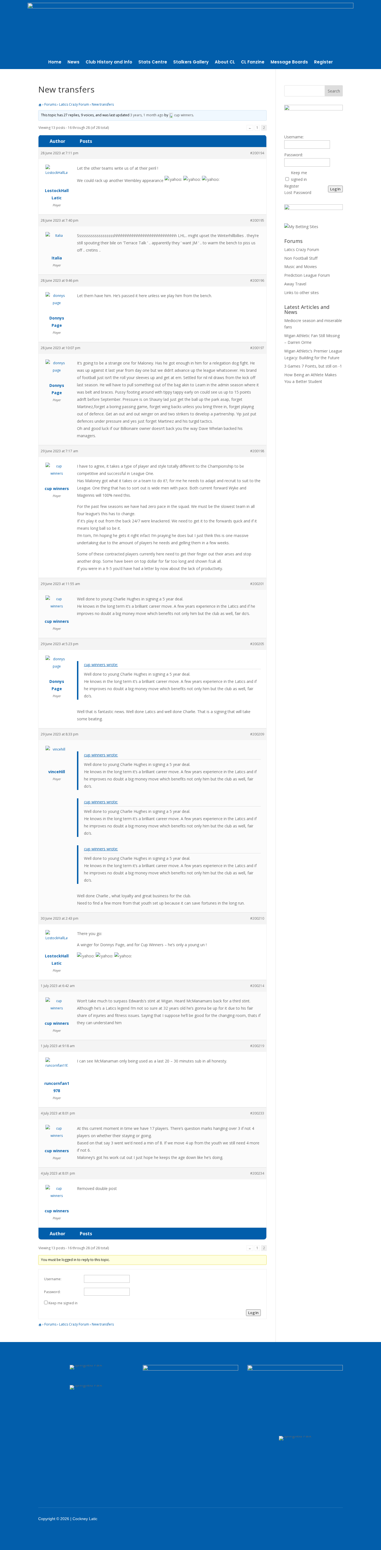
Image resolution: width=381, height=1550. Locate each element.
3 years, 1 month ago (146, 115)
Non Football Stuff (300, 258)
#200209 (257, 734)
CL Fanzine (252, 62)
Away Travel (295, 284)
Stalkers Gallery (191, 62)
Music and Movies (300, 266)
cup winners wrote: (101, 664)
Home (54, 62)
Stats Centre (152, 62)
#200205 (257, 644)
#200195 (257, 220)
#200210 (257, 918)
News (73, 62)
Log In (253, 1312)
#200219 (257, 1045)
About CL (225, 62)
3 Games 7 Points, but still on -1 (313, 366)
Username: (52, 1279)
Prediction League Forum (307, 275)
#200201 (257, 583)
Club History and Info (109, 62)
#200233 (257, 1113)
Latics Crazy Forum (74, 104)
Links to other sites (301, 292)
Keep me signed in (63, 1303)
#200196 (257, 280)
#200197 (257, 348)
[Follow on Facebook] (288, 1519)
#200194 (257, 153)
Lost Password (297, 192)
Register (323, 62)
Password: (52, 1291)
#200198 (257, 451)
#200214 (257, 985)
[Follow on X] (302, 1519)
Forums (50, 104)
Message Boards (289, 62)
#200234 (257, 1173)
